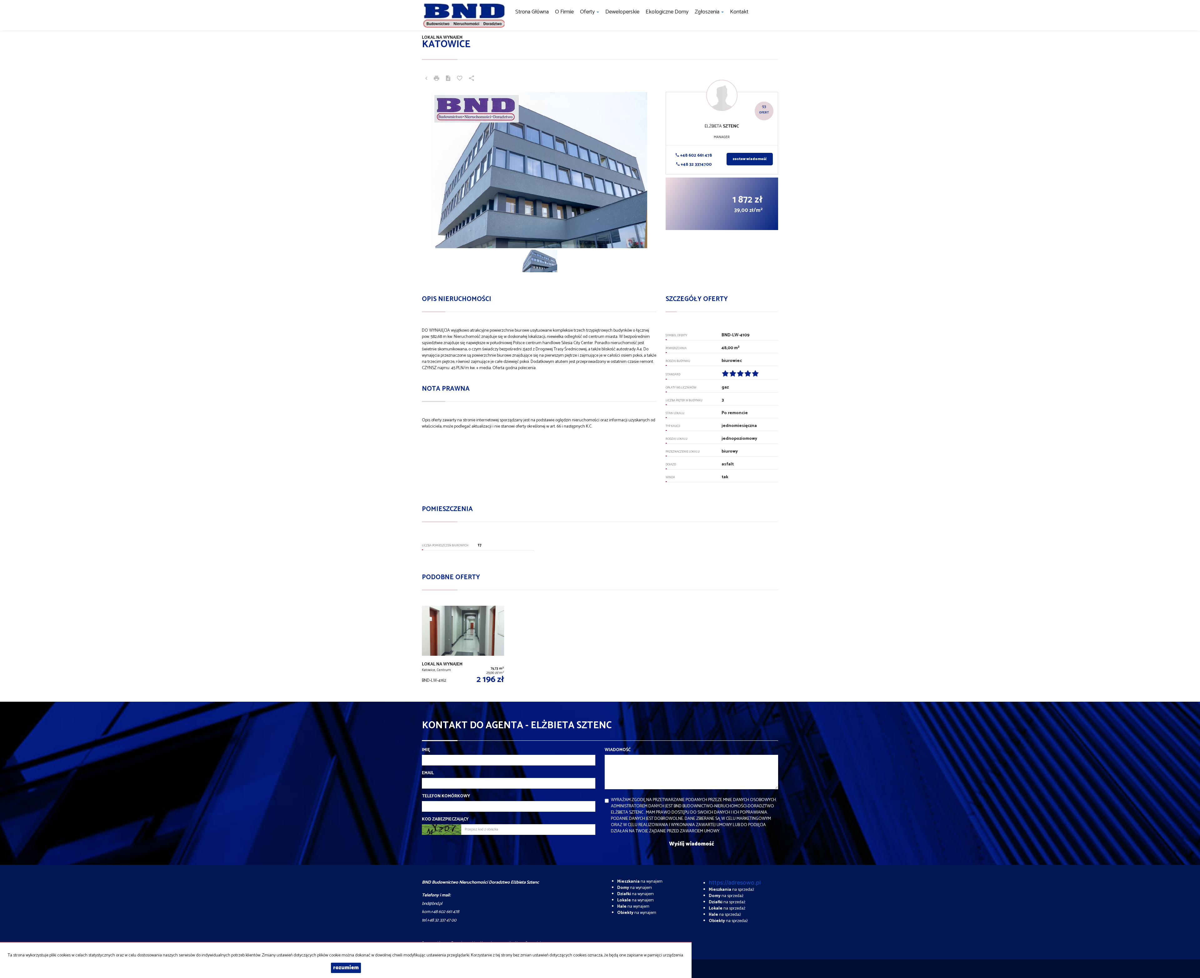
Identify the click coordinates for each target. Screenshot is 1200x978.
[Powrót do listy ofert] (426, 79)
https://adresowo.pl (735, 882)
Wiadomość (618, 750)
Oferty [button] (588, 12)
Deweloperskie (622, 12)
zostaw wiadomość (750, 159)
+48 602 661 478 (695, 155)
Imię (426, 750)
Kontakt (739, 12)
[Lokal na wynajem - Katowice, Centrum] (463, 646)
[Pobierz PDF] (448, 79)
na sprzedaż (731, 889)
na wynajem (639, 881)
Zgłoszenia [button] (708, 12)
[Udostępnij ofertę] (472, 79)
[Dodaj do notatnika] (459, 79)
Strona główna (532, 12)
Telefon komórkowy (446, 796)
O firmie (564, 12)
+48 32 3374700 (696, 164)
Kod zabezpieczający (445, 819)
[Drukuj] (436, 79)
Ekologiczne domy (667, 12)
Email (428, 773)
